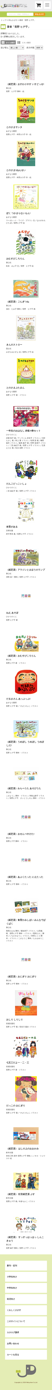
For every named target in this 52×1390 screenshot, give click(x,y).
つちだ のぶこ (25, 706)
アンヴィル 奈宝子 (25, 438)
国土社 (8, 349)
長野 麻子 (10, 1248)
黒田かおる (10, 931)
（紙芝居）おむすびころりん (21, 656)
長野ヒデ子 (18, 223)
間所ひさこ (37, 933)
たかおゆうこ (38, 938)
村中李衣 (9, 534)
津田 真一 (10, 577)
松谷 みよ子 (11, 266)
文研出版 (9, 531)
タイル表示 (10, 43)
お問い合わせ (13, 1343)
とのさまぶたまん (15, 387)
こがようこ (10, 796)
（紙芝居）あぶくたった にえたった (24, 877)
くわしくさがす (14, 1310)
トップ (3, 20)
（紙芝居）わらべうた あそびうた (23, 788)
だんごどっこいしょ (16, 483)
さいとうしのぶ (26, 798)
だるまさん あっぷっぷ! (18, 699)
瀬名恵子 (24, 931)
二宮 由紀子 (14, 445)
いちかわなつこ (16, 936)
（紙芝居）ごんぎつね (17, 301)
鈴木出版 (9, 1153)
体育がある (12, 526)
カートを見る (13, 1355)
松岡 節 (33, 440)
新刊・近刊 (12, 1265)
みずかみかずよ (12, 352)
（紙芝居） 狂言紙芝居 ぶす (20, 1194)
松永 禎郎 (19, 448)
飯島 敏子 (23, 443)
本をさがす (39, 14)
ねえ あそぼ (12, 612)
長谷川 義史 (24, 1027)
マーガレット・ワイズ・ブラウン (19, 220)
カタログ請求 (13, 1332)
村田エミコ (35, 936)
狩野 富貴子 (35, 443)
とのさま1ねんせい (16, 170)
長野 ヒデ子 (11, 91)
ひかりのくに (11, 435)
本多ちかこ (23, 1201)
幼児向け (11, 1299)
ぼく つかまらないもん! (18, 213)
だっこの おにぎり (15, 1105)
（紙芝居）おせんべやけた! (20, 834)
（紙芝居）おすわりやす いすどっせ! (25, 84)
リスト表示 (26, 43)
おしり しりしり (14, 1019)
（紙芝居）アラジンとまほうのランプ (25, 569)
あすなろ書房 (11, 131)
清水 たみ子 (11, 309)
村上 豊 (18, 440)
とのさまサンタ (14, 127)
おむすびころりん (15, 258)
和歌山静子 (34, 796)
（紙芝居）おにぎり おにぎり (21, 976)
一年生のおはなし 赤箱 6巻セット (23, 430)
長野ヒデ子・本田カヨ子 (15, 134)
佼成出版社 (10, 1023)
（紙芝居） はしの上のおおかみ (22, 1148)
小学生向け (12, 1277)
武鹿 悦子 (10, 438)
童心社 (8, 88)
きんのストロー (14, 344)
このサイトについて (16, 1321)
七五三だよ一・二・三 (17, 1062)
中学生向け (12, 1288)
